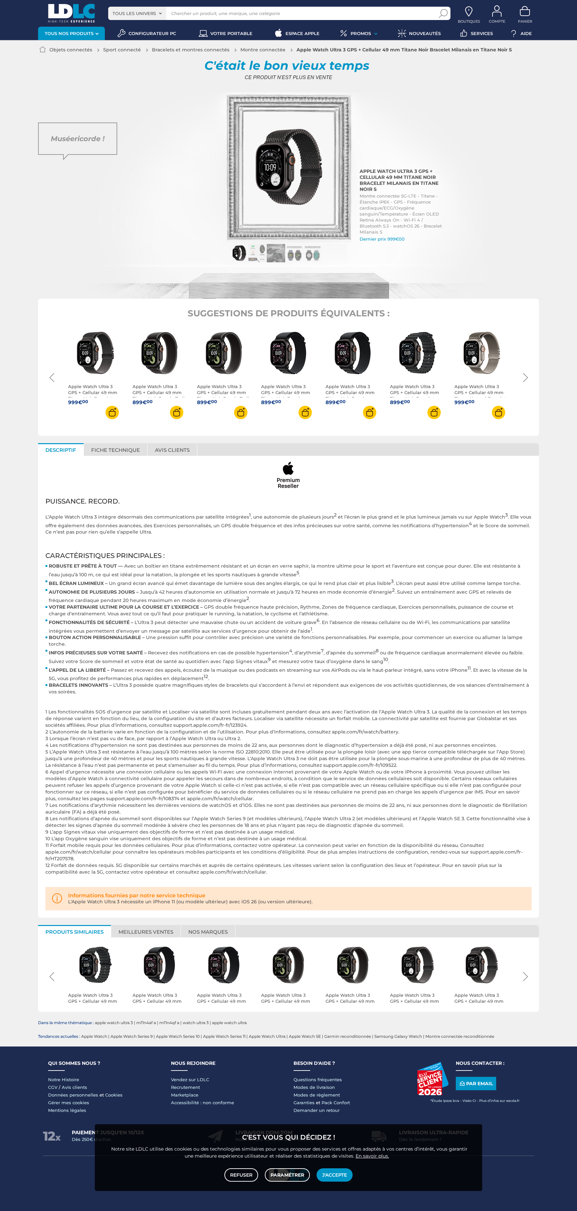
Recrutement (185, 1087)
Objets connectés (70, 50)
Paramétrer (287, 1175)
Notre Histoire (63, 1079)
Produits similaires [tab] (74, 932)
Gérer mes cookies (68, 1102)
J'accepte (334, 1175)
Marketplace (184, 1095)
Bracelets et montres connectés (190, 50)
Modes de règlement (317, 1095)
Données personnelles (73, 1095)
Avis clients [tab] (172, 450)
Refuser (241, 1175)
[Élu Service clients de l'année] (432, 1094)
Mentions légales (67, 1110)
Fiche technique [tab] (115, 450)
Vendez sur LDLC (190, 1079)
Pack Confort (336, 1102)
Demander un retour (317, 1110)
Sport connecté (122, 50)
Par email (479, 1084)
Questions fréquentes (318, 1079)
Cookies (114, 1095)
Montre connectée (262, 50)
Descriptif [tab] (60, 450)
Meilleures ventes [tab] (146, 932)
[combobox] (137, 13)
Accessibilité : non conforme (202, 1102)
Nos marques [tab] (208, 932)
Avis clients (74, 1087)
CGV (52, 1087)
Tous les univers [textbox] (134, 13)
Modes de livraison (314, 1087)
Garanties (304, 1102)
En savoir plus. (372, 1156)
